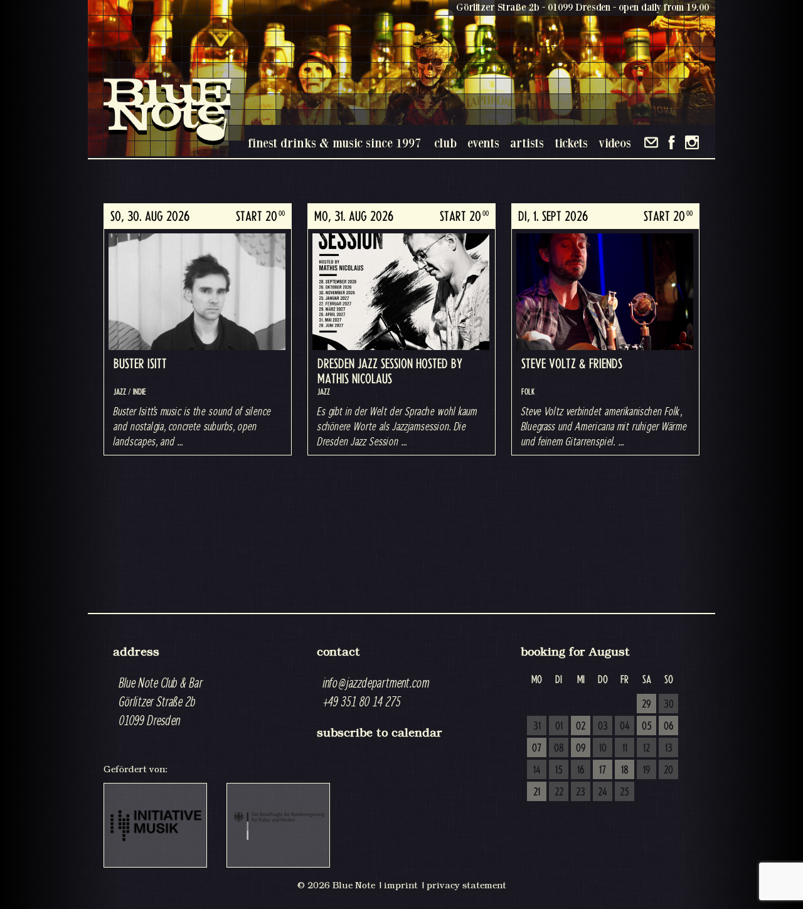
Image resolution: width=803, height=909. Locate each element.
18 (625, 770)
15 (559, 770)
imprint (401, 885)
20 (668, 770)
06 (669, 726)
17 (602, 770)
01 (559, 726)
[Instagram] (691, 142)
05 (647, 726)
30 (669, 704)
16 (581, 770)
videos (614, 143)
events (483, 143)
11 (624, 748)
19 (647, 770)
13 (669, 748)
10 (603, 748)
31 (537, 726)
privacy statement (466, 885)
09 (581, 748)
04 (625, 726)
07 (536, 748)
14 (537, 770)
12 (646, 748)
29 (646, 704)
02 (580, 726)
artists (527, 143)
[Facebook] (671, 142)
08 (559, 748)
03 (603, 726)
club (445, 143)
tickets (571, 143)
